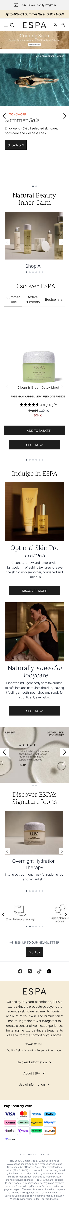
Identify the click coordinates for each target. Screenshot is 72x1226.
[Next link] (62, 242)
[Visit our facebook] (20, 971)
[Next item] (62, 387)
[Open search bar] (12, 25)
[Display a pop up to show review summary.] (56, 404)
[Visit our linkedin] (49, 971)
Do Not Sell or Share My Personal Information (34, 1050)
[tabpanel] (34, 387)
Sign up (34, 952)
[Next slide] (64, 116)
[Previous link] (7, 242)
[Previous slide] (4, 116)
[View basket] (62, 25)
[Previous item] (7, 387)
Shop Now (15, 145)
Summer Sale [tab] (13, 299)
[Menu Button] (4, 25)
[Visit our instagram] (30, 971)
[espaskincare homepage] (35, 25)
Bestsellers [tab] (54, 299)
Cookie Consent (34, 1044)
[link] (55, 25)
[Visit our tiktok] (39, 971)
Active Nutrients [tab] (32, 299)
